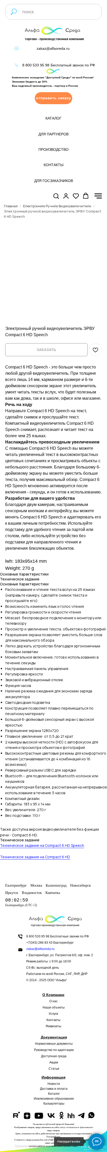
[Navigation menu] (98, 196)
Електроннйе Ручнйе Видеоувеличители (57, 206)
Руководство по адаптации (54, 1050)
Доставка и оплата (54, 1089)
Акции (53, 1062)
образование (64, 1098)
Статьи (54, 1068)
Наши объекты (54, 1007)
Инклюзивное (44, 1098)
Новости (54, 1084)
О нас (53, 1001)
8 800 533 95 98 (35, 65)
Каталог (54, 1093)
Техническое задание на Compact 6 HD (35, 856)
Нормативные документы (54, 1043)
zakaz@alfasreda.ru (53, 48)
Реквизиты (53, 1026)
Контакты (53, 1020)
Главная (11, 206)
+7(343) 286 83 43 (39, 942)
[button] (53, 98)
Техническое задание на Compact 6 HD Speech (42, 845)
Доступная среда (53, 1056)
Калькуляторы (53, 1103)
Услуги (53, 1014)
